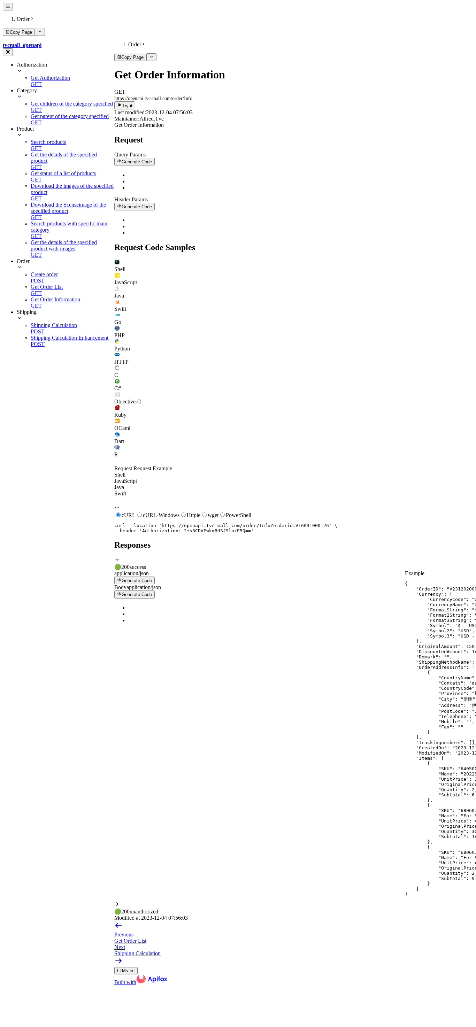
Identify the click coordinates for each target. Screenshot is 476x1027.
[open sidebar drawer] (8, 6)
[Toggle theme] (8, 52)
